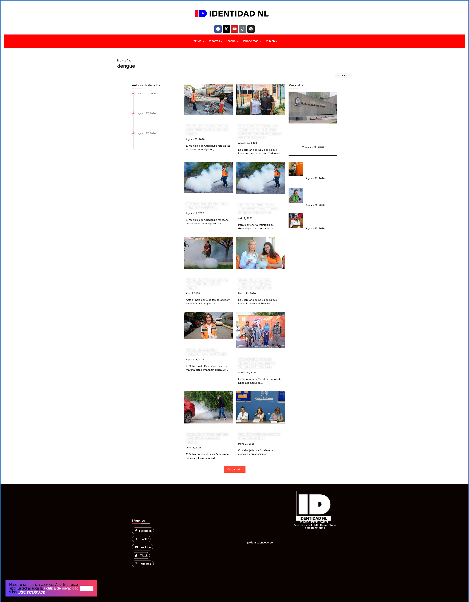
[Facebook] (218, 29)
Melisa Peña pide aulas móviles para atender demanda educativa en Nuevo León (320, 218)
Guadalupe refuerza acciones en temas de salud (259, 436)
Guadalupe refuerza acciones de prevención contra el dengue (207, 284)
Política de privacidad (61, 588)
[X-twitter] (226, 29)
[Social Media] (143, 531)
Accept (86, 588)
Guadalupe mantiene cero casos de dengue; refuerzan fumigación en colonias (258, 208)
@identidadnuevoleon (260, 542)
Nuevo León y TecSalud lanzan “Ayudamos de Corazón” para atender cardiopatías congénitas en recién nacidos (321, 166)
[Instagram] (251, 29)
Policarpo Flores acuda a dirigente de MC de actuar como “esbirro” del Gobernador (157, 101)
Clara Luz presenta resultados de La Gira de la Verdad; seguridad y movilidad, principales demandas (158, 141)
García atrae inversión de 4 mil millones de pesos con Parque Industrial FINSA (156, 121)
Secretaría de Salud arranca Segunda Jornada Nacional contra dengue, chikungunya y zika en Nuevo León (259, 131)
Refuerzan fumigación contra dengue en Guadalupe (207, 205)
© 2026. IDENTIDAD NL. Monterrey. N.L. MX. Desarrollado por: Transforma (315, 525)
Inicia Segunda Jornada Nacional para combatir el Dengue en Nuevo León (256, 363)
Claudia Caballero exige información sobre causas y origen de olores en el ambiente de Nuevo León (321, 193)
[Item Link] (208, 99)
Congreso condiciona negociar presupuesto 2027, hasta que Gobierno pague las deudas (313, 137)
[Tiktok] (242, 29)
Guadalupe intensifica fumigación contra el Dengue (206, 352)
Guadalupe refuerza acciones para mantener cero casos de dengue (207, 129)
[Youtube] (234, 29)
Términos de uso (31, 592)
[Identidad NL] (234, 13)
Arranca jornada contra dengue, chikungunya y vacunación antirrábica (255, 284)
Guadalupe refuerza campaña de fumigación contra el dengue (207, 438)
